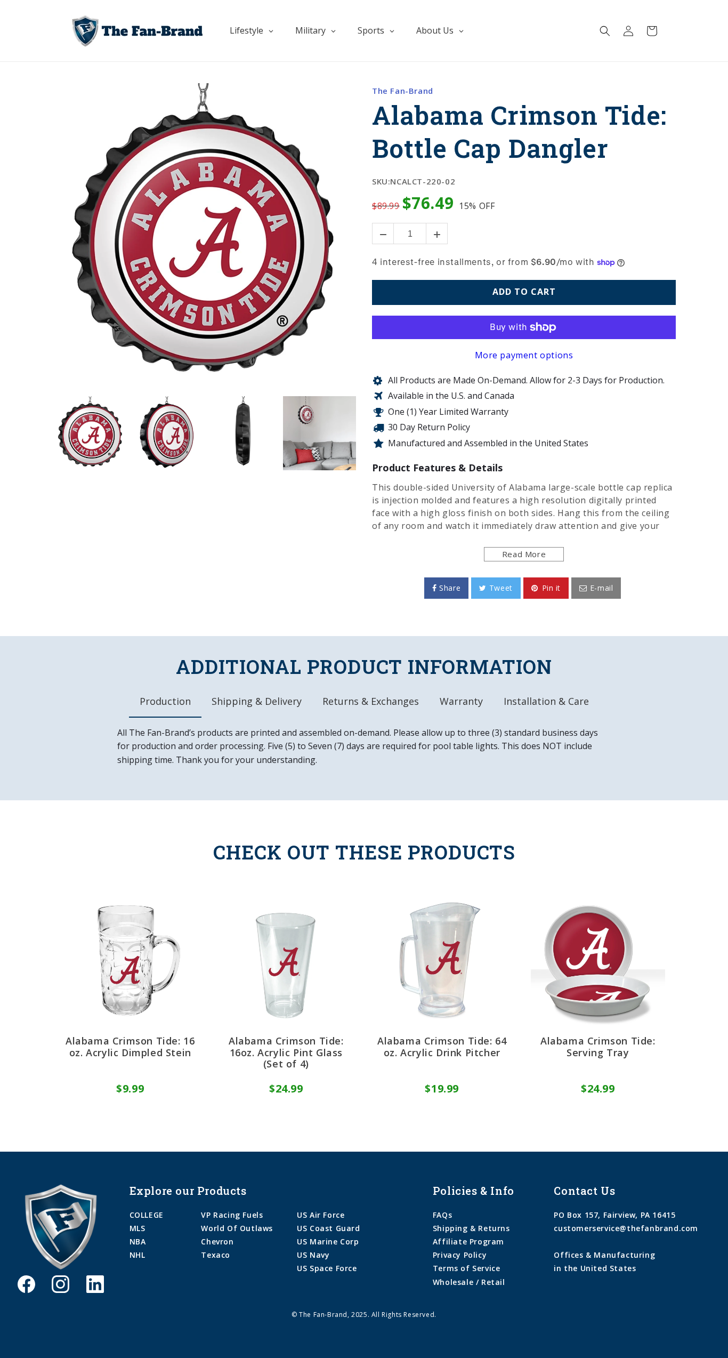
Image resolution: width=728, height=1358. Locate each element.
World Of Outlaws (237, 1228)
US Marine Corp (328, 1241)
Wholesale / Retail (469, 1282)
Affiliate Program (468, 1241)
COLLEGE (147, 1215)
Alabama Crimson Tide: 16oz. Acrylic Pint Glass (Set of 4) (286, 1052)
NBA (138, 1241)
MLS (137, 1228)
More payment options (524, 355)
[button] (605, 31)
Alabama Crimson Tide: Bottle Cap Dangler (519, 132)
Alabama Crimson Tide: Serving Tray (598, 1047)
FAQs (442, 1215)
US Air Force (320, 1215)
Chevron (217, 1241)
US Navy (313, 1255)
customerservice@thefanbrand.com (626, 1228)
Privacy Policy (460, 1255)
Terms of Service (466, 1268)
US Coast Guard (328, 1228)
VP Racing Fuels (232, 1215)
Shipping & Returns (471, 1228)
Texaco (215, 1255)
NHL (137, 1255)
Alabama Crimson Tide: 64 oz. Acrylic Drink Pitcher (441, 1047)
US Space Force (327, 1268)
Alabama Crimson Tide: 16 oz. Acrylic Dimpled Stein (130, 1047)
